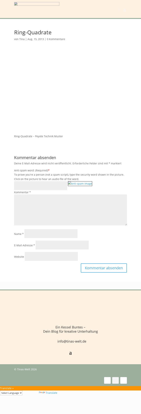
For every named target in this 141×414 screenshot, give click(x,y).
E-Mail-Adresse (24, 245)
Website (19, 256)
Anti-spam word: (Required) (31, 170)
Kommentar (22, 192)
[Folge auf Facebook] (107, 380)
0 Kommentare (56, 39)
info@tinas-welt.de (71, 341)
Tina (22, 39)
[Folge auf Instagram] (115, 380)
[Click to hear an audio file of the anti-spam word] (80, 186)
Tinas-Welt (23, 369)
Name (19, 234)
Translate (51, 393)
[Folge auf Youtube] (123, 380)
